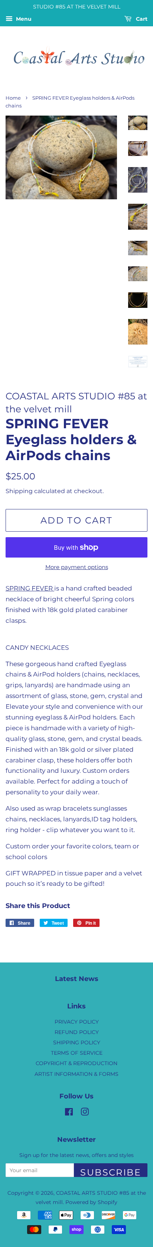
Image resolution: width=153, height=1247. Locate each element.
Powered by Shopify (91, 1202)
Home (13, 98)
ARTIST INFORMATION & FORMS (76, 1074)
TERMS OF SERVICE (76, 1053)
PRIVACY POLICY (77, 1021)
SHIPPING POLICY (76, 1042)
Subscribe (110, 1172)
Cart (140, 19)
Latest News (76, 979)
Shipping (19, 491)
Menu (23, 19)
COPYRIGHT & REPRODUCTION (76, 1063)
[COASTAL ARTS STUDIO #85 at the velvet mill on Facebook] (69, 1113)
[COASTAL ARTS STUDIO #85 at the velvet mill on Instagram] (85, 1113)
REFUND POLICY (77, 1032)
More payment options (76, 567)
